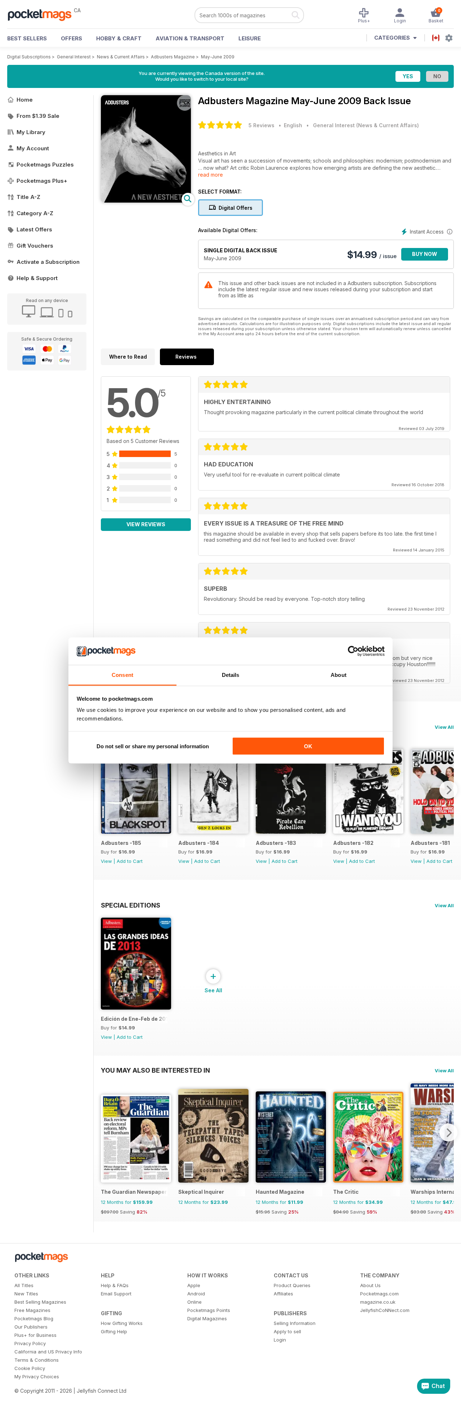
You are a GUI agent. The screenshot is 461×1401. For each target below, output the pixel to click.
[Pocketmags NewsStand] (43, 14)
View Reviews (145, 524)
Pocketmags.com (379, 1293)
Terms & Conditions (36, 1360)
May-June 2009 (217, 56)
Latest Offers (34, 229)
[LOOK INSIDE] (146, 201)
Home (25, 99)
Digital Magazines (207, 1318)
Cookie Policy (29, 1368)
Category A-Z (35, 213)
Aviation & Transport (190, 38)
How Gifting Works (122, 1323)
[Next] (448, 790)
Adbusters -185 (121, 843)
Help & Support (37, 278)
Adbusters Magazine (173, 56)
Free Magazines (32, 1310)
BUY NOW (424, 254)
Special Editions (130, 905)
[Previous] (106, 790)
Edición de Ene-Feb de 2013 (134, 1019)
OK (308, 746)
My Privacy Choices (36, 1376)
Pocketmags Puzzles (45, 164)
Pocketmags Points (208, 1310)
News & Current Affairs (121, 56)
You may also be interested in (155, 1070)
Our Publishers (31, 1327)
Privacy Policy (30, 1343)
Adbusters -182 (353, 843)
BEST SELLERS (27, 38)
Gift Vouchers (35, 245)
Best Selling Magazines (40, 1302)
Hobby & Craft (119, 38)
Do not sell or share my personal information (153, 746)
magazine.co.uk (377, 1302)
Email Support (116, 1293)
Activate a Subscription (48, 261)
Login (280, 1340)
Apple (193, 1285)
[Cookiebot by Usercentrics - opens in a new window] (353, 651)
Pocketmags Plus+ (42, 180)
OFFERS (71, 38)
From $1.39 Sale (38, 115)
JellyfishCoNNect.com (384, 1310)
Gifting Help (114, 1331)
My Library (31, 132)
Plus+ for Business (35, 1335)
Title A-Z (28, 197)
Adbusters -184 (198, 843)
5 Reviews (261, 125)
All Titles (23, 1285)
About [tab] (338, 675)
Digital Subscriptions (29, 56)
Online (194, 1302)
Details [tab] (231, 675)
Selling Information (294, 1323)
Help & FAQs (115, 1285)
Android (196, 1293)
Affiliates (283, 1293)
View (106, 861)
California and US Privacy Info (48, 1352)
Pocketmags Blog (33, 1318)
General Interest (74, 56)
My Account (33, 148)
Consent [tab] (122, 675)
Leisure (249, 38)
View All (444, 727)
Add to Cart (130, 861)
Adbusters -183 (276, 843)
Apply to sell (287, 1331)
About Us (370, 1285)
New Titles (26, 1293)
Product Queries (292, 1285)
